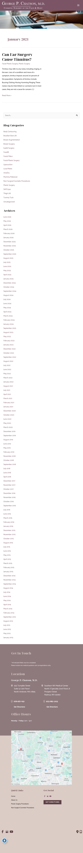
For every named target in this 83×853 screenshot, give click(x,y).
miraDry (6, 172)
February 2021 (8, 402)
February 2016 (8, 522)
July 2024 (7, 299)
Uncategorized (9, 201)
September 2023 (9, 328)
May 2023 (7, 336)
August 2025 (8, 258)
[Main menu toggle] (78, 5)
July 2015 (6, 546)
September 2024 (9, 291)
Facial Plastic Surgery (10, 63)
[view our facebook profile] (45, 796)
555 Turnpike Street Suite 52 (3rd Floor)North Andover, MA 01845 (24, 688)
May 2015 (7, 555)
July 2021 (6, 390)
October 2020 (8, 414)
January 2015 (8, 571)
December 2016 (9, 493)
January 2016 (8, 526)
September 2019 (9, 435)
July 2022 (6, 365)
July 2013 (6, 625)
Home (13, 796)
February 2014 (8, 612)
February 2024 (9, 320)
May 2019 (7, 447)
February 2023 (8, 340)
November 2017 (9, 485)
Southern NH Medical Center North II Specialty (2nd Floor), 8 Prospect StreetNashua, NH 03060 (57, 690)
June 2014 (7, 596)
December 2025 (9, 241)
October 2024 (8, 287)
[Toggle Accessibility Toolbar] (4, 840)
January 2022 (8, 381)
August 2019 (8, 439)
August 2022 (8, 361)
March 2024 (8, 315)
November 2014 (9, 579)
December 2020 (9, 410)
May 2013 (6, 633)
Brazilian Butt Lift (10, 135)
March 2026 (7, 229)
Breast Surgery (9, 144)
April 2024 (7, 311)
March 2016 (7, 518)
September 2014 (9, 584)
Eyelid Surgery (8, 148)
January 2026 (8, 237)
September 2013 (9, 617)
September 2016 (9, 505)
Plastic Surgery (24, 63)
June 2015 (7, 551)
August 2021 (8, 386)
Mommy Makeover (10, 176)
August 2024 (8, 295)
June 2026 (7, 217)
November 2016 (9, 497)
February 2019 (8, 452)
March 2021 (7, 398)
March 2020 (8, 427)
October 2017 (8, 489)
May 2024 (7, 307)
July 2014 (6, 592)
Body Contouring (9, 131)
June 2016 (7, 513)
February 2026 (8, 233)
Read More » (6, 95)
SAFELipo (7, 189)
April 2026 (7, 225)
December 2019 (9, 431)
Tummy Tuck (8, 197)
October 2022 (8, 353)
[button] (52, 802)
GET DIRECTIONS (52, 802)
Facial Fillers (8, 156)
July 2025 (6, 262)
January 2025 (8, 278)
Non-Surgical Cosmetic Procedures (16, 181)
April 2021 (7, 394)
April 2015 (7, 559)
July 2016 (6, 509)
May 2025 (7, 270)
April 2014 (7, 604)
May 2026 (7, 221)
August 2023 (8, 332)
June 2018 (7, 472)
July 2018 (6, 468)
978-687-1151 (19, 701)
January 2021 (8, 406)
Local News (7, 168)
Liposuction (7, 164)
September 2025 (9, 254)
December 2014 (9, 575)
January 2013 (8, 637)
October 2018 (8, 460)
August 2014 (8, 588)
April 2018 (7, 476)
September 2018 (9, 464)
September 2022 (9, 357)
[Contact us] (77, 831)
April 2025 (7, 274)
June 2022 (7, 369)
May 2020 (7, 423)
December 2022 (9, 348)
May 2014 (7, 600)
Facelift (6, 152)
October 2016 (8, 501)
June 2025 (7, 266)
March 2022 (7, 377)
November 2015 (9, 534)
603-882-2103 (52, 701)
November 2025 (9, 245)
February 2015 (8, 567)
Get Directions (19, 706)
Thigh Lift (7, 193)
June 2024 (7, 303)
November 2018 (9, 456)
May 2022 (7, 373)
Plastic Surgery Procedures (20, 804)
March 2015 (7, 563)
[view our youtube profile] (50, 796)
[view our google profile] (47, 796)
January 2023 (8, 344)
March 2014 (7, 608)
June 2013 (7, 629)
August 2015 (8, 542)
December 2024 (9, 282)
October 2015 (8, 538)
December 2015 (9, 530)
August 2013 (8, 621)
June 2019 (7, 443)
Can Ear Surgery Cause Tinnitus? (17, 57)
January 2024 (8, 324)
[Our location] (80, 831)
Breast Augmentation (11, 139)
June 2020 (7, 419)
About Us (14, 800)
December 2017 (9, 480)
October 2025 (8, 249)
